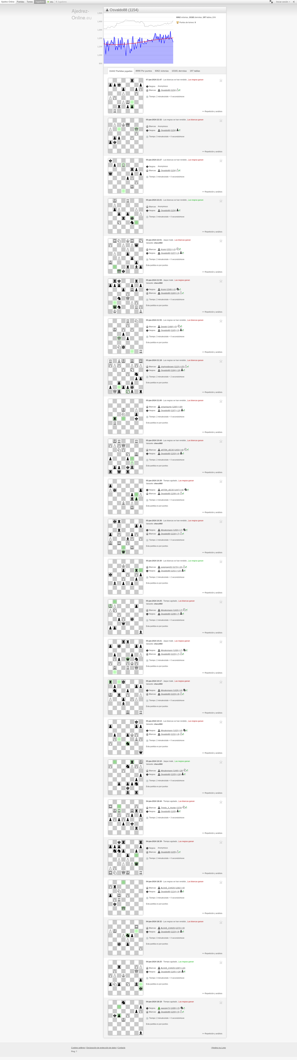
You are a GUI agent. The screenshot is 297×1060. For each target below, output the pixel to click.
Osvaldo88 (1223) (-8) (170, 694)
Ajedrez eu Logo (219, 1048)
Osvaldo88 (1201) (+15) (171, 571)
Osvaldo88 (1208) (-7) (170, 614)
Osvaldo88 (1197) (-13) (170, 410)
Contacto (121, 1048)
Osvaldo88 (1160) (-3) (170, 293)
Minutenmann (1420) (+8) (171, 730)
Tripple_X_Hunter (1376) (171, 808)
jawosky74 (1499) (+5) (170, 1008)
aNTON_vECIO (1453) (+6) (172, 450)
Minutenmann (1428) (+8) (171, 690)
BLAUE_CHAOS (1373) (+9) (173, 928)
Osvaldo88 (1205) (168, 811)
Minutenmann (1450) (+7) (171, 530)
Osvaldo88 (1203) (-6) (170, 454)
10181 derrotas (179, 71)
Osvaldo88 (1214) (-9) (170, 892)
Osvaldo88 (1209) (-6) (170, 494)
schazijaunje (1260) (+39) (172, 407)
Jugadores (40, 2)
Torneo (30, 2)
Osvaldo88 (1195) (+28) (171, 972)
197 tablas (195, 71)
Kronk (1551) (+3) (168, 249)
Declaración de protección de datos (101, 1048)
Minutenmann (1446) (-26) (172, 771)
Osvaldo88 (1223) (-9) (170, 932)
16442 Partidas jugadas (120, 71)
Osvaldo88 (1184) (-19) (170, 370)
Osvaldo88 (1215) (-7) (170, 654)
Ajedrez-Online (7, 2)
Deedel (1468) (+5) (169, 327)
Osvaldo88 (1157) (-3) (170, 253)
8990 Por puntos (144, 71)
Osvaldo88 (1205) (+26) (171, 774)
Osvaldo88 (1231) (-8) (170, 734)
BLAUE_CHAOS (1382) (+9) (173, 888)
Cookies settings (78, 1048)
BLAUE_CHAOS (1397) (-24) (173, 968)
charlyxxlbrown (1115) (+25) (172, 367)
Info (51, 2)
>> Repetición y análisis (212, 111)
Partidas (20, 2)
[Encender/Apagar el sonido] (294, 2)
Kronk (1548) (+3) (168, 289)
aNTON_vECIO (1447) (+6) (172, 490)
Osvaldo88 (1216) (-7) (170, 534)
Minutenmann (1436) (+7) (171, 650)
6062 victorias (162, 71)
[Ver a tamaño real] (125, 95)
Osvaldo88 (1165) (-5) (170, 330)
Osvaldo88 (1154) (168, 90)
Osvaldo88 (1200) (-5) (170, 1012)
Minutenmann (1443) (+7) (171, 610)
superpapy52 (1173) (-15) (171, 567)
